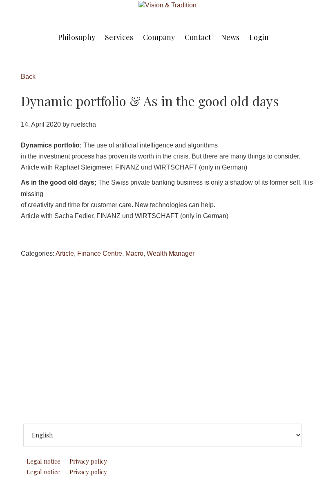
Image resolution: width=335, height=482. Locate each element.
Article (65, 253)
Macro (134, 253)
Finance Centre (99, 253)
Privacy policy (88, 461)
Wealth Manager (170, 253)
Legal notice (43, 461)
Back (28, 76)
